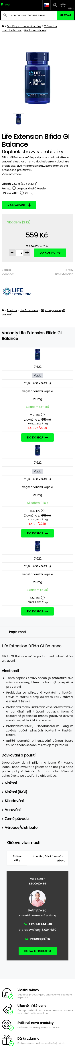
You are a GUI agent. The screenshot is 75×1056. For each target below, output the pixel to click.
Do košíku (47, 252)
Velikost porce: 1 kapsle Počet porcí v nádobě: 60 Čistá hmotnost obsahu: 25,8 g (36, 783)
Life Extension (64, 274)
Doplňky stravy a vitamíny (24, 26)
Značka (12, 310)
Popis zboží (17, 632)
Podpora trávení (35, 30)
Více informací (11, 174)
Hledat (66, 15)
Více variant (16, 205)
